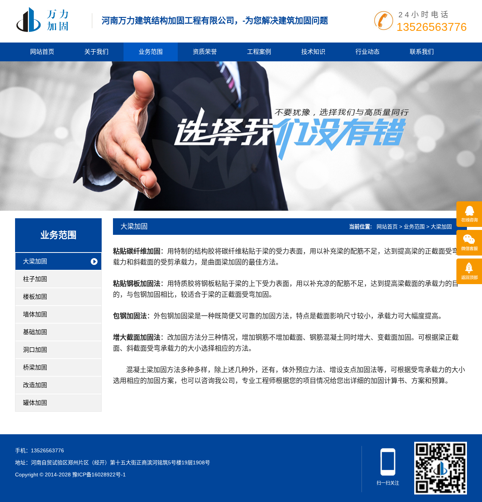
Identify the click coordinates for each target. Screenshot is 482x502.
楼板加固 (35, 297)
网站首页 (42, 52)
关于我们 (96, 52)
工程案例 (259, 52)
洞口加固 (35, 350)
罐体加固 (35, 403)
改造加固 (35, 385)
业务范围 (151, 52)
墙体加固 (35, 314)
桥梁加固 (35, 367)
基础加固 (35, 332)
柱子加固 (35, 279)
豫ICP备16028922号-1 (99, 475)
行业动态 (367, 52)
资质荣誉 (205, 52)
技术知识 (313, 52)
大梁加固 (35, 261)
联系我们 (422, 52)
